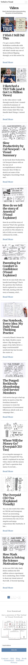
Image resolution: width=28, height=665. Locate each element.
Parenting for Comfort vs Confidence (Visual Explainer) (12, 269)
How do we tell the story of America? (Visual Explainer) (12, 212)
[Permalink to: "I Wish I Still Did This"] (14, 24)
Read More (8, 62)
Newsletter (9, 660)
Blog (18, 659)
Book (24, 659)
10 (19, 597)
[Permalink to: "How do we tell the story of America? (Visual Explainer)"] (14, 194)
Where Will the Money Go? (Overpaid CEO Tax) (13, 445)
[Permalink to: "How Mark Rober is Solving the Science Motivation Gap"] (14, 543)
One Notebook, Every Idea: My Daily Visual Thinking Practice (13, 327)
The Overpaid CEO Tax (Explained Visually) (12, 499)
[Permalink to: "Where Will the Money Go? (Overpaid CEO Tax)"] (14, 429)
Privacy (14, 662)
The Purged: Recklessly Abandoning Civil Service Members (11, 387)
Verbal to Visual (7, 2)
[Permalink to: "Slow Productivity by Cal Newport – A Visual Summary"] (14, 132)
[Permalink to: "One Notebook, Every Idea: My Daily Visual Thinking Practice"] (14, 309)
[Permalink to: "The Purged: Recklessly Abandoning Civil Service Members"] (14, 369)
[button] (26, 2)
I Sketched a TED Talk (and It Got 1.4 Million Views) (14, 90)
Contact (4, 659)
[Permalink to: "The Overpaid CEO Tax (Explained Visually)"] (14, 484)
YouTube (20, 660)
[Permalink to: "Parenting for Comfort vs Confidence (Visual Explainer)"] (14, 252)
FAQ (12, 659)
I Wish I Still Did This (13, 36)
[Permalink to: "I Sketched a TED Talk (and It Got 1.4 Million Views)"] (14, 75)
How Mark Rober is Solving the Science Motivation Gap (14, 559)
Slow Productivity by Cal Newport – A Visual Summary (14, 149)
